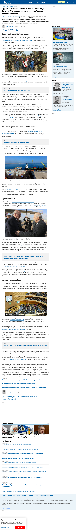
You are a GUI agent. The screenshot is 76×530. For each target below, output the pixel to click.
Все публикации (56, 77)
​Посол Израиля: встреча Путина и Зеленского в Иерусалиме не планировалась (22, 478)
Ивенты (18, 495)
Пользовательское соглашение (46, 495)
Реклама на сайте (11, 495)
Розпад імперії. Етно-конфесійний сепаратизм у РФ (67, 86)
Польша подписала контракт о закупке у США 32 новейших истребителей (21, 380)
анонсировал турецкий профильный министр (32, 271)
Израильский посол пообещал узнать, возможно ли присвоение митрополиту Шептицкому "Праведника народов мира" (24, 472)
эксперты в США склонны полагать (16, 189)
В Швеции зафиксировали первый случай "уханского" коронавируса (19, 462)
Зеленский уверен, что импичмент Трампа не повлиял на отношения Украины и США (24, 387)
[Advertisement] (25, 411)
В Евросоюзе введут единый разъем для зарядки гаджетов (16, 444)
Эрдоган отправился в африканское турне (23, 201)
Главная (3, 6)
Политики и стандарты (33, 495)
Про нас (4, 495)
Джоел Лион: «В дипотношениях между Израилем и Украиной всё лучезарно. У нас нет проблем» (25, 485)
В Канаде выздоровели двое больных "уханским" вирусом (18, 458)
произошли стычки (7, 98)
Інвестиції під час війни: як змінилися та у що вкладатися (67, 99)
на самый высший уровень (39, 205)
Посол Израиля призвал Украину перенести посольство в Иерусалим (24, 467)
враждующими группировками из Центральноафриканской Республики (22, 39)
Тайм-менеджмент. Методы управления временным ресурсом (62, 67)
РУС (70, 2)
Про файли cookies (5, 527)
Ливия (14, 396)
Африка (9, 396)
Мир (7, 6)
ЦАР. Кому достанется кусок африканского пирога (17, 90)
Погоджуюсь (20, 527)
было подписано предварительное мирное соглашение (29, 81)
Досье (43, 2)
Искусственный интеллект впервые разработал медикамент (18, 491)
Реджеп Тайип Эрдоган (9, 399)
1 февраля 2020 (12, 6)
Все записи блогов (57, 109)
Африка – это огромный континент (11, 16)
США (4, 396)
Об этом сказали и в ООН (17, 319)
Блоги (37, 2)
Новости (29, 2)
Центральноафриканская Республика (28, 396)
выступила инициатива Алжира (10, 371)
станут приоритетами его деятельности (16, 359)
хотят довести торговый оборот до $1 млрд (13, 266)
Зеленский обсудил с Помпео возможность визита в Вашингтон (18, 383)
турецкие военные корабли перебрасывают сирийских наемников (24, 328)
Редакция (24, 495)
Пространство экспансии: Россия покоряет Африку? (17, 142)
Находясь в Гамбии (18, 246)
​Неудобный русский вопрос (60, 42)
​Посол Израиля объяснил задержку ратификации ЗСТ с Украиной (23, 453)
